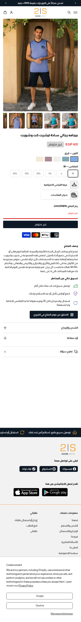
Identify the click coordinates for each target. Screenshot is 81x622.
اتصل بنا (74, 547)
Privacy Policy (25, 585)
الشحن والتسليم (69, 525)
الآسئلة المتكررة (69, 542)
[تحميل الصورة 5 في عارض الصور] (52, 120)
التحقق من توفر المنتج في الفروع (51, 314)
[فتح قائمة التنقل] (75, 12)
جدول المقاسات (59, 195)
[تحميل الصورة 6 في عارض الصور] (34, 120)
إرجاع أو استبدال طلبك (26, 520)
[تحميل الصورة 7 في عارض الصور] (17, 120)
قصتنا (75, 520)
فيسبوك (67, 469)
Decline (40, 605)
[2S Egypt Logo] (68, 449)
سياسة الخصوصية (68, 553)
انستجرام (47, 469)
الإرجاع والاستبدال (68, 531)
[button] (5, 12)
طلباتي (33, 531)
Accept (40, 596)
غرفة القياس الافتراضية (55, 184)
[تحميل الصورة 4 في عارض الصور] (70, 120)
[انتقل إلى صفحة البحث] (69, 12)
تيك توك (26, 469)
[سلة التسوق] (5, 12)
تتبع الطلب (31, 525)
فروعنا (74, 536)
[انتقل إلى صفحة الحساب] (11, 12)
